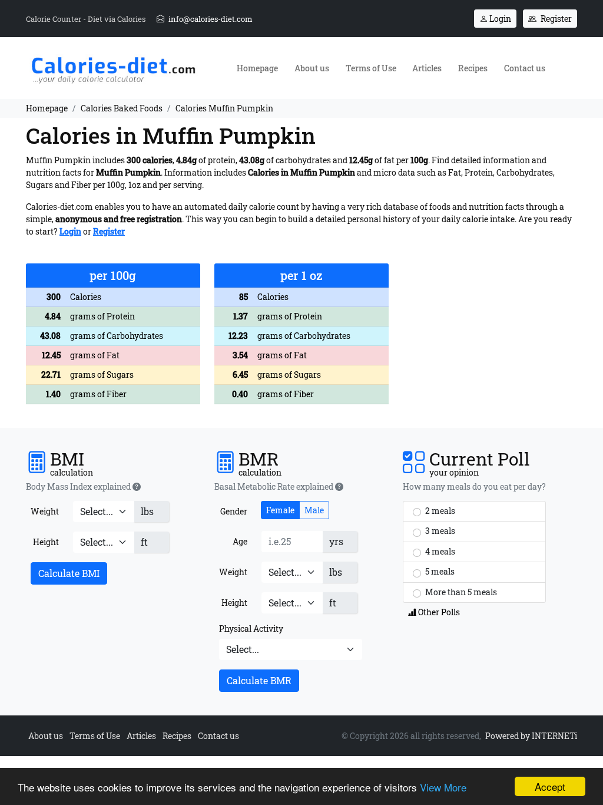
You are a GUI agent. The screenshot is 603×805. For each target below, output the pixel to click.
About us (311, 68)
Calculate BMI (69, 573)
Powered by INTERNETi (531, 735)
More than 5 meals (460, 592)
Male (314, 510)
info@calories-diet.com (210, 19)
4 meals (439, 551)
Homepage (257, 68)
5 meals (439, 571)
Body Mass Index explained (79, 486)
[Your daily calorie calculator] (113, 66)
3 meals (439, 530)
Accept (550, 786)
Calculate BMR (259, 680)
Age (240, 541)
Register (555, 18)
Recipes (473, 68)
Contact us (524, 68)
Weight (45, 511)
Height (46, 541)
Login (499, 18)
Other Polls (438, 612)
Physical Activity (251, 628)
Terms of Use (371, 68)
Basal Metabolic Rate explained (274, 486)
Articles (427, 68)
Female (280, 510)
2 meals (439, 510)
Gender (233, 511)
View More (443, 787)
